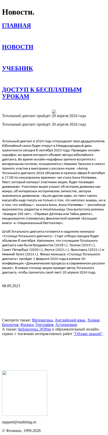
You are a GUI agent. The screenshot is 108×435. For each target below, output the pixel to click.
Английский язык (70, 320)
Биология (10, 324)
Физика (26, 324)
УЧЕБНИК (17, 68)
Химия (93, 320)
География (44, 324)
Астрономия (66, 324)
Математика (42, 320)
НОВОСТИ (17, 47)
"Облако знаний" (88, 334)
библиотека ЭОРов (34, 329)
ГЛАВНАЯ (16, 25)
